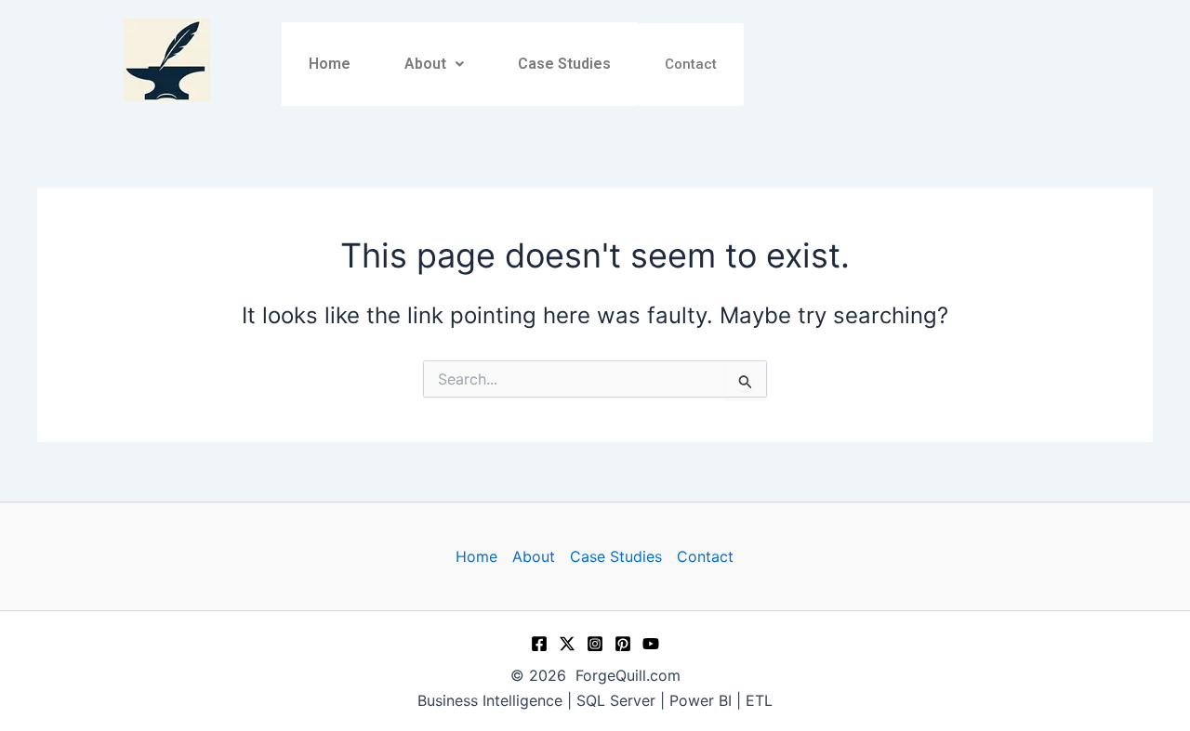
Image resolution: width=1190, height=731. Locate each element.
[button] (434, 64)
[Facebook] (539, 643)
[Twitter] (567, 643)
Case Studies (564, 63)
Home (329, 63)
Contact (691, 64)
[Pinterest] (623, 643)
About (425, 63)
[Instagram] (595, 643)
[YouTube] (650, 643)
